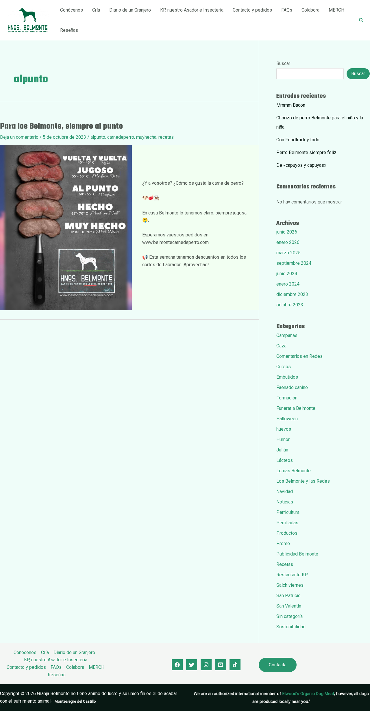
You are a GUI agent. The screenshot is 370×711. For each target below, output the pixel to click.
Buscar (283, 63)
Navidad (284, 491)
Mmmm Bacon (290, 105)
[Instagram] (206, 664)
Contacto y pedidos (252, 10)
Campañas (286, 335)
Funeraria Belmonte (295, 408)
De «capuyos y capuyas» (301, 165)
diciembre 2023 (292, 294)
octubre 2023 (289, 305)
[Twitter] (191, 664)
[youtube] (220, 664)
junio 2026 (286, 232)
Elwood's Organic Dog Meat (308, 693)
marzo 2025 (288, 252)
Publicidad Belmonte (297, 554)
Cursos (283, 366)
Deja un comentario (19, 137)
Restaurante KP (292, 574)
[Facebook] (177, 664)
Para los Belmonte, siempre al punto (61, 126)
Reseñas (69, 30)
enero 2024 (287, 284)
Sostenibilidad (291, 626)
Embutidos (287, 377)
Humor (283, 439)
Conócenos (71, 10)
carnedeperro (120, 137)
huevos (283, 429)
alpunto (97, 137)
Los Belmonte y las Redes (303, 481)
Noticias (284, 502)
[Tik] (235, 664)
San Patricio (288, 595)
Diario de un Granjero (130, 10)
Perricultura (287, 512)
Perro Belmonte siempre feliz (306, 152)
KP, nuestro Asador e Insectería (191, 10)
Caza (281, 346)
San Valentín (288, 606)
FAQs (286, 10)
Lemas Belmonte (293, 470)
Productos (286, 533)
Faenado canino (292, 387)
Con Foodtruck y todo (297, 139)
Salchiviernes (290, 585)
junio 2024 (286, 273)
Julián (282, 450)
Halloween (287, 418)
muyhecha (146, 137)
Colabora (310, 10)
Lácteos (284, 460)
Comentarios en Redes (299, 356)
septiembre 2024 (293, 263)
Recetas (284, 564)
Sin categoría (289, 616)
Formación (286, 398)
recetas (166, 137)
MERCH (336, 10)
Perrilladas (287, 522)
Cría (96, 10)
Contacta (277, 664)
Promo (283, 543)
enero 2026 (287, 242)
